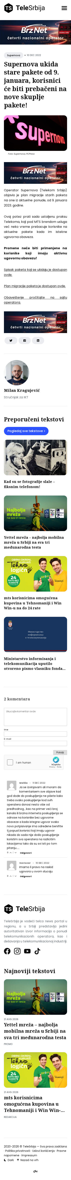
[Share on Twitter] (11, 340)
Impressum (29, 1155)
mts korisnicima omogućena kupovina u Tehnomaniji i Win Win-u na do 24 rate (33, 603)
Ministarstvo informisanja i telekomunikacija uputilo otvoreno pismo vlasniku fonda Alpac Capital (33, 666)
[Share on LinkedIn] (38, 340)
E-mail (7, 739)
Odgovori (26, 852)
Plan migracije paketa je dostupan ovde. (35, 286)
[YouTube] (27, 951)
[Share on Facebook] (25, 340)
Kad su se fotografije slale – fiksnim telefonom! (29, 484)
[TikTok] (37, 951)
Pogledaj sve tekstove (25, 431)
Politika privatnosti (17, 1151)
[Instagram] (17, 951)
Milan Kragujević (22, 390)
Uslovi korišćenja (43, 1151)
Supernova (13, 55)
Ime (6, 729)
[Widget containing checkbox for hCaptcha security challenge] (34, 762)
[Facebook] (7, 951)
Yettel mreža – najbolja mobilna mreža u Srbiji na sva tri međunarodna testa (34, 542)
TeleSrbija (29, 1146)
